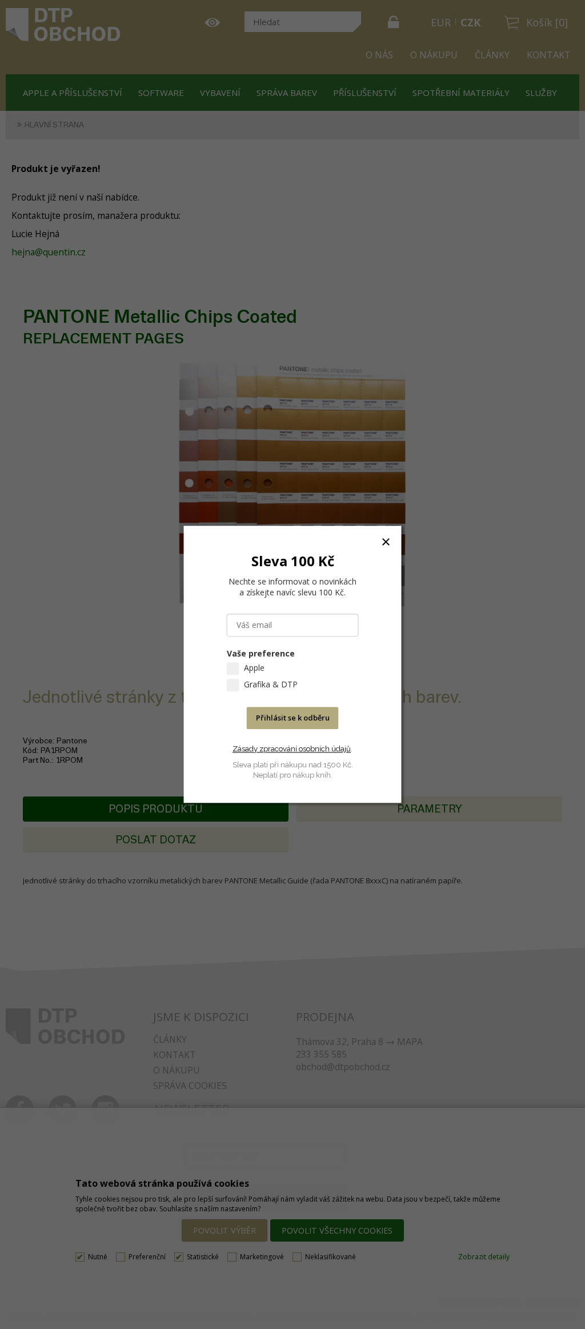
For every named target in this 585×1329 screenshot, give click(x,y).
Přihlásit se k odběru (293, 718)
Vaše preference (261, 654)
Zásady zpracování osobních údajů (292, 748)
